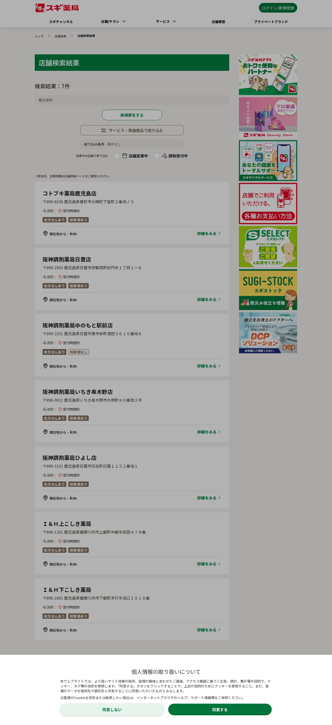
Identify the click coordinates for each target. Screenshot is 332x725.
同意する (220, 709)
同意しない (112, 709)
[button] (166, 362)
